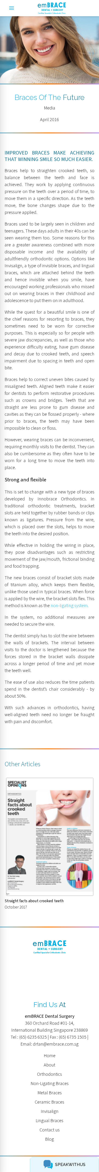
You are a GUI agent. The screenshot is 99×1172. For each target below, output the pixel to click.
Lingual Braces (49, 1120)
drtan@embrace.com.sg (56, 1044)
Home (49, 1056)
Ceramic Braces (49, 1102)
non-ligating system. (70, 605)
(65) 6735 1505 (72, 1037)
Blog (49, 1139)
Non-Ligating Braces (50, 1083)
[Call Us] (89, 8)
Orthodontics (49, 1074)
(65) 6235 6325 (33, 1037)
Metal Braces (50, 1093)
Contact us (50, 1130)
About (49, 1065)
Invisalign (49, 1111)
